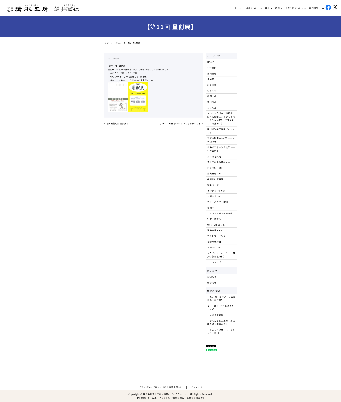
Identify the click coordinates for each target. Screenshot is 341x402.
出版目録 (211, 84)
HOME (106, 43)
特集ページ (213, 185)
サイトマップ (214, 262)
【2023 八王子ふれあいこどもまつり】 (180, 123)
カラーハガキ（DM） (218, 201)
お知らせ (118, 43)
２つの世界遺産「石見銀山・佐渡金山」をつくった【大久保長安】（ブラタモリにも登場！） (221, 118)
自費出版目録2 (214, 173)
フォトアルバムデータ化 (220, 213)
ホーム (237, 8)
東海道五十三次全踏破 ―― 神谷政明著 (221, 149)
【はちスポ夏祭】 (216, 315)
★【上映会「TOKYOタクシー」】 (220, 307)
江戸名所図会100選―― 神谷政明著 (221, 140)
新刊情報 (313, 8)
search (323, 8)
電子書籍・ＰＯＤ (216, 230)
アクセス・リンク (216, 236)
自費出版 (211, 73)
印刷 (277, 8)
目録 (267, 8)
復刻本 (210, 207)
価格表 (210, 79)
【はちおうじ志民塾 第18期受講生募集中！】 (221, 322)
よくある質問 (214, 156)
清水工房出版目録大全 (218, 162)
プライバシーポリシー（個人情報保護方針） (221, 255)
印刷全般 (211, 96)
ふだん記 (211, 107)
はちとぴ (211, 90)
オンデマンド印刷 (216, 190)
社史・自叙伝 (214, 219)
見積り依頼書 (214, 241)
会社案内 (211, 67)
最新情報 (211, 282)
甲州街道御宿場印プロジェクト (221, 131)
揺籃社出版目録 (215, 179)
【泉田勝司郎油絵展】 (117, 123)
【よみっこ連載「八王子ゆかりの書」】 (221, 331)
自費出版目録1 (214, 167)
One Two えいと (216, 224)
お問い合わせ (214, 196)
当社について (253, 8)
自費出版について (294, 8)
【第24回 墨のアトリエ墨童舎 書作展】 (221, 298)
